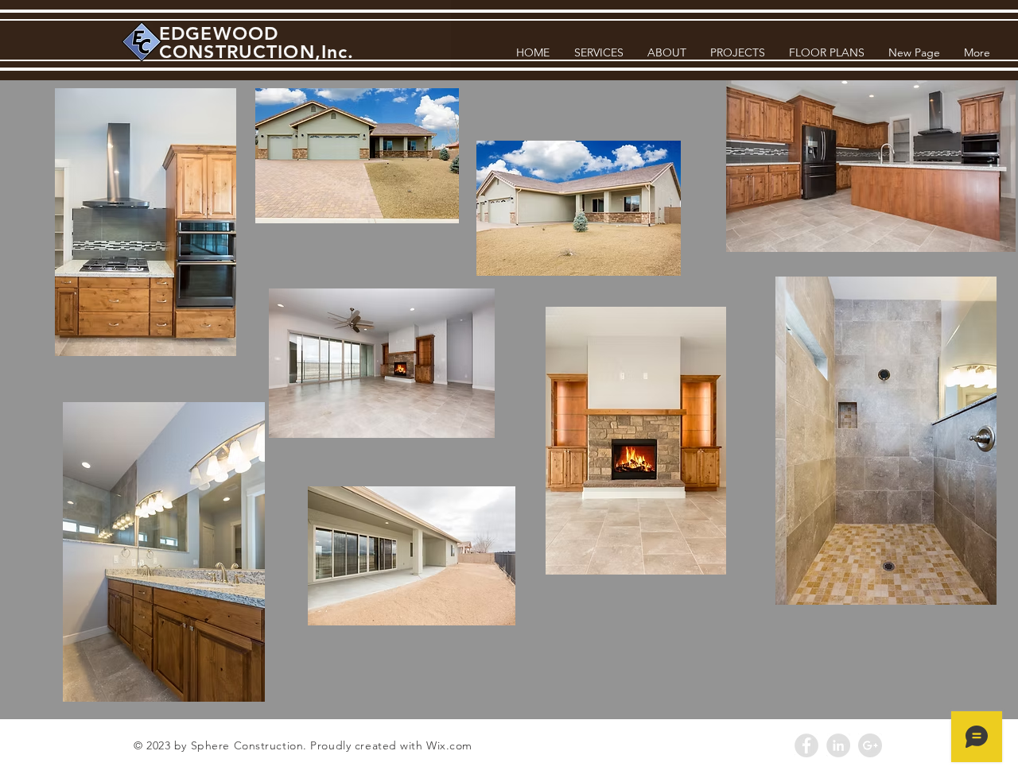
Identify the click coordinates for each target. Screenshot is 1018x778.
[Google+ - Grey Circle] (870, 745)
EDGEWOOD (218, 33)
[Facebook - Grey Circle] (806, 745)
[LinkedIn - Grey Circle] (838, 745)
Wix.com (449, 745)
